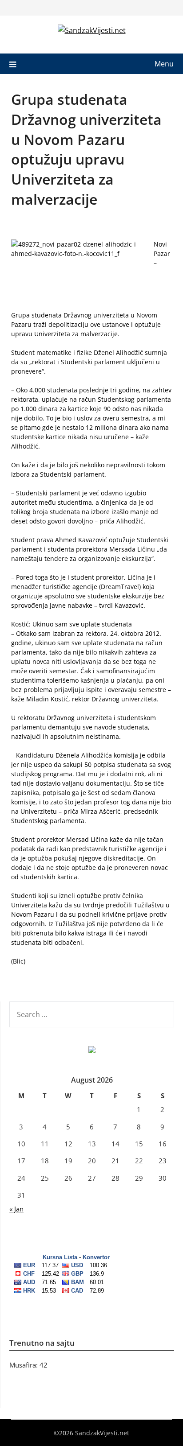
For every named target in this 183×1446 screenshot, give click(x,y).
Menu (164, 64)
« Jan (16, 1208)
